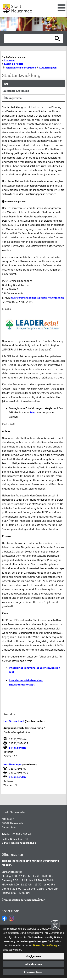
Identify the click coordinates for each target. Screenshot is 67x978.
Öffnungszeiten (12, 98)
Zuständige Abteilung (16, 90)
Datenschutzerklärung (45, 945)
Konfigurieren (33, 956)
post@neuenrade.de (23, 842)
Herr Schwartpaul (13, 721)
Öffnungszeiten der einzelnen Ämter (23, 900)
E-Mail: (6, 842)
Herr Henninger (12, 764)
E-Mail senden (17, 747)
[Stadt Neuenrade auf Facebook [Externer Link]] (4, 919)
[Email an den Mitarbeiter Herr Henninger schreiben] (5, 777)
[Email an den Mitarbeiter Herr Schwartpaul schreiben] (5, 748)
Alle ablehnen (33, 964)
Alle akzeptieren (33, 972)
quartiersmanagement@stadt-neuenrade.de (37, 297)
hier (32, 412)
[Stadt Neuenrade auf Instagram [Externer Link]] (11, 919)
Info (5, 83)
